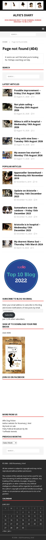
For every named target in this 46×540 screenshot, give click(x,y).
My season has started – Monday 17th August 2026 (28, 154)
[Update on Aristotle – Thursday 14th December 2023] (7, 193)
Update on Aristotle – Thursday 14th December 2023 (28, 193)
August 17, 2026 (22, 159)
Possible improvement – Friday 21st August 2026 (27, 92)
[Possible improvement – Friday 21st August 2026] (7, 92)
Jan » (9, 531)
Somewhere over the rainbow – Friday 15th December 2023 (26, 210)
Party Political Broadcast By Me (15, 429)
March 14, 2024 (22, 248)
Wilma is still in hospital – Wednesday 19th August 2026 (28, 124)
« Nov (4, 531)
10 (36, 182)
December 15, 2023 (24, 217)
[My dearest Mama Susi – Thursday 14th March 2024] (7, 244)
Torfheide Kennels (9, 431)
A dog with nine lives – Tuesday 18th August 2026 (28, 140)
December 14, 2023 (24, 200)
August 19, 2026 (22, 130)
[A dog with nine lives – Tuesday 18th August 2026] (7, 140)
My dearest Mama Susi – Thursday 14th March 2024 (28, 243)
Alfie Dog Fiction (9, 420)
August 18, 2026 (22, 144)
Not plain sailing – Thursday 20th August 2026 (26, 107)
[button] (42, 29)
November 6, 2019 (23, 182)
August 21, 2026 (22, 96)
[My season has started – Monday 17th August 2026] (7, 155)
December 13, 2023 (24, 233)
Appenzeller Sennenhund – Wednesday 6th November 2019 (28, 175)
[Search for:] (23, 34)
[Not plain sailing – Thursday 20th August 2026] (7, 106)
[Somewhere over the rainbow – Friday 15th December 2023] (7, 210)
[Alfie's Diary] (23, 9)
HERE (9, 333)
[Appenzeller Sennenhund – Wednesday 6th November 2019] (7, 177)
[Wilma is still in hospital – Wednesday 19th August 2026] (7, 123)
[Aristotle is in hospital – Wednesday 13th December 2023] (7, 227)
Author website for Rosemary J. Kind (16, 423)
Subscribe (9, 315)
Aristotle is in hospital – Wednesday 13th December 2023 (27, 227)
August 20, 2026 (22, 114)
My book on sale (9, 426)
